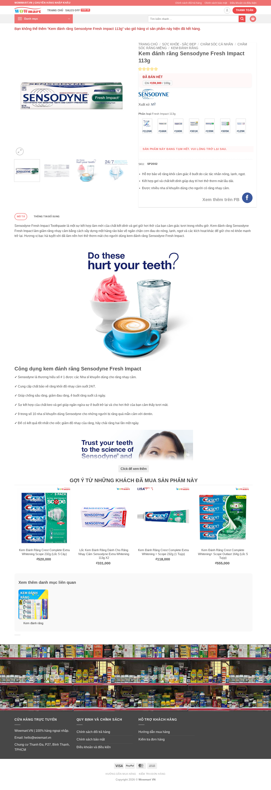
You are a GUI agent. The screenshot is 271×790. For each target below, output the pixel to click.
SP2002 (152, 163)
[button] (43, 18)
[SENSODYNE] (154, 94)
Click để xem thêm (134, 468)
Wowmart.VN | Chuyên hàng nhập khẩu (42, 2)
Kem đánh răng (184, 48)
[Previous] (21, 99)
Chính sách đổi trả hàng (188, 2)
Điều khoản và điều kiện (243, 2)
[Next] (121, 99)
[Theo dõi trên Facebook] (247, 198)
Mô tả (21, 216)
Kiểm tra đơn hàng (151, 739)
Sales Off (72, 10)
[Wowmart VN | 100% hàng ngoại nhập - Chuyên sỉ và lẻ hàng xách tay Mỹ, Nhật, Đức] (27, 10)
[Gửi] (242, 18)
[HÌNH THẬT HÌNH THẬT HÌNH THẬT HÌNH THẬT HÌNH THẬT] (71, 99)
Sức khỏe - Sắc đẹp (179, 44)
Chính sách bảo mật (216, 2)
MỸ (153, 104)
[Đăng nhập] (227, 10)
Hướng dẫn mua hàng (154, 732)
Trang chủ (55, 10)
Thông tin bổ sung (47, 216)
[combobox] (193, 18)
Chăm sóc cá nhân (216, 44)
